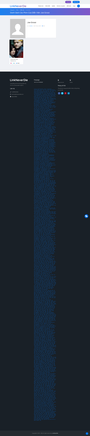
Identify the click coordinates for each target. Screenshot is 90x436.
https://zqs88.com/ (37, 300)
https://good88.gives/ (37, 220)
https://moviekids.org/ (42, 184)
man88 (35, 330)
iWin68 (35, 230)
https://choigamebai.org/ (37, 101)
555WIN (50, 318)
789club (51, 122)
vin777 (45, 342)
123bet (40, 236)
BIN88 (46, 100)
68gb (50, 180)
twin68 (42, 212)
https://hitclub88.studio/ (41, 224)
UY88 (42, 213)
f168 (50, 134)
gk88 (42, 189)
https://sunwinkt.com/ (45, 376)
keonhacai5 (35, 350)
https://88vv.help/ (36, 295)
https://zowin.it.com (46, 214)
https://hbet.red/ (51, 217)
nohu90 (45, 156)
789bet (47, 172)
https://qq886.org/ (36, 365)
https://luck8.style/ (46, 267)
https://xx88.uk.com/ (48, 237)
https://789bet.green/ (50, 361)
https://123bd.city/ (44, 370)
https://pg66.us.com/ (37, 114)
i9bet (45, 124)
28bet (37, 221)
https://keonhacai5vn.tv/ (41, 374)
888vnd (52, 319)
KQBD (45, 311)
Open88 (37, 213)
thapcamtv (47, 97)
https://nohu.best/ (38, 270)
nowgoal (51, 100)
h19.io (37, 264)
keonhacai (51, 195)
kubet (43, 203)
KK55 (35, 278)
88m (46, 314)
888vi (50, 319)
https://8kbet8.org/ (37, 141)
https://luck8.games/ (46, 271)
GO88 (43, 117)
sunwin (35, 90)
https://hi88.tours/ (44, 251)
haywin (44, 233)
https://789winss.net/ (49, 334)
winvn (44, 225)
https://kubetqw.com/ (37, 246)
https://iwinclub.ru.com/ (37, 109)
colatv (38, 96)
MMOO (54, 212)
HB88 (35, 316)
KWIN (54, 281)
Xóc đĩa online (42, 107)
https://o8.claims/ (48, 300)
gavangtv (35, 199)
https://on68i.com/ (38, 245)
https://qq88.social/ (41, 327)
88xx (34, 181)
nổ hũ (47, 113)
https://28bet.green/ (37, 274)
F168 (42, 136)
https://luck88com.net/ (51, 317)
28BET (37, 281)
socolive (54, 92)
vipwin (48, 235)
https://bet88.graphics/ (37, 134)
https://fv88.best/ (39, 321)
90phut (51, 173)
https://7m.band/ (51, 157)
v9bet (45, 93)
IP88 (42, 353)
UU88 (36, 189)
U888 (51, 178)
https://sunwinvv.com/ (37, 215)
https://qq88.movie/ (42, 355)
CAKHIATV (35, 320)
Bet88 (43, 116)
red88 (50, 260)
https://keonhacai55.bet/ (40, 92)
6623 (40, 346)
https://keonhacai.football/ (43, 91)
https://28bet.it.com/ (41, 303)
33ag (34, 267)
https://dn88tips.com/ (37, 297)
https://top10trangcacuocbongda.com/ (44, 138)
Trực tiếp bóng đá (36, 93)
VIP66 (48, 94)
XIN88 (45, 277)
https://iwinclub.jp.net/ (37, 154)
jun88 (43, 146)
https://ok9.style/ (36, 276)
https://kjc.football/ (37, 126)
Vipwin (49, 223)
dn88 (44, 211)
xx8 (34, 291)
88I (53, 170)
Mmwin (45, 230)
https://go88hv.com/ (42, 201)
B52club (42, 147)
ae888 (35, 127)
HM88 (35, 213)
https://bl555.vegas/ (44, 349)
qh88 (42, 194)
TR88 (53, 280)
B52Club (48, 156)
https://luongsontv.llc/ (45, 199)
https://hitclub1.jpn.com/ (37, 227)
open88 (48, 114)
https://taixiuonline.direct (48, 247)
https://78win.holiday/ (37, 301)
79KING (50, 125)
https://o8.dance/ (42, 300)
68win (51, 199)
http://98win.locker (36, 340)
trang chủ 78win (53, 353)
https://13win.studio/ (53, 267)
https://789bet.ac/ (47, 303)
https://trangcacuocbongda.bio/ (50, 163)
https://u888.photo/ (43, 176)
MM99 (44, 265)
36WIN (48, 251)
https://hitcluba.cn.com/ (45, 200)
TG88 (55, 270)
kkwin (54, 279)
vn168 (41, 204)
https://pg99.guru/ (42, 339)
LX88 (34, 271)
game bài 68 (39, 341)
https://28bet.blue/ (44, 129)
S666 (48, 234)
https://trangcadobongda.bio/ (44, 141)
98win (49, 254)
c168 (49, 151)
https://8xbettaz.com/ (50, 205)
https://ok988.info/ (39, 146)
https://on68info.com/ (45, 256)
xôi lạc (43, 93)
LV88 (41, 285)
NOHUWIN (40, 343)
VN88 (52, 271)
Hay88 (44, 204)
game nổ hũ (48, 176)
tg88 (49, 177)
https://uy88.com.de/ (48, 216)
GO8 (53, 308)
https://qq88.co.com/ (53, 370)
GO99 (35, 190)
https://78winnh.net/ (53, 94)
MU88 (37, 354)
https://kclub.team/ (49, 105)
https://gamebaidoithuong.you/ (45, 137)
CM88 (37, 127)
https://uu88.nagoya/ (53, 213)
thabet (53, 148)
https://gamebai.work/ (50, 135)
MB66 (44, 95)
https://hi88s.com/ (36, 116)
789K (36, 308)
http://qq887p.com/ (51, 313)
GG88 (47, 112)
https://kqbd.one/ (51, 158)
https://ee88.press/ (49, 339)
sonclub (45, 331)
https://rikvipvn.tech (53, 346)
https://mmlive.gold (53, 182)
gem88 (51, 119)
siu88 (43, 149)
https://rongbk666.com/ (51, 102)
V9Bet (50, 342)
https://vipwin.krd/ (44, 340)
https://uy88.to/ (40, 265)
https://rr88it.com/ (49, 124)
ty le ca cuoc (36, 107)
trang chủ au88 (45, 231)
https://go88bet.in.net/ (39, 230)
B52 (53, 119)
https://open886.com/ (37, 115)
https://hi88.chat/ (36, 166)
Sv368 (51, 115)
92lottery (35, 341)
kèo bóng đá (46, 317)
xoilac (50, 97)
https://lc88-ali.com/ (49, 224)
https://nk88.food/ (46, 292)
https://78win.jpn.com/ (37, 299)
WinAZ (37, 360)
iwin (52, 107)
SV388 (53, 325)
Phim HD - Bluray (61, 6)
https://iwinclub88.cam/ (41, 278)
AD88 (46, 242)
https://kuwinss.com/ (42, 296)
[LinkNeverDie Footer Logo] (19, 79)
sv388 (54, 242)
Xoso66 (42, 95)
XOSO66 (48, 351)
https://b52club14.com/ (40, 254)
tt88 (44, 181)
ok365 (38, 259)
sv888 (41, 279)
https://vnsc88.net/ (42, 177)
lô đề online (45, 189)
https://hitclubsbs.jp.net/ (50, 118)
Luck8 (51, 246)
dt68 (45, 117)
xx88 (45, 97)
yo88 (53, 150)
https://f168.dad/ (43, 179)
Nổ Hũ (48, 310)
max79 (42, 331)
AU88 (35, 231)
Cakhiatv (44, 298)
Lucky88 (46, 288)
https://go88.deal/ (43, 118)
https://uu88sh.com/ (51, 287)
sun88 (54, 342)
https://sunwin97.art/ (43, 105)
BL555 (52, 211)
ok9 (42, 101)
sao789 (44, 148)
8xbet (45, 210)
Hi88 (38, 355)
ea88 (37, 338)
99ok (53, 198)
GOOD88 (35, 331)
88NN (35, 269)
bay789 (43, 356)
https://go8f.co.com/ (37, 322)
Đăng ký (68, 2)
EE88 (34, 144)
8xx (34, 102)
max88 (46, 108)
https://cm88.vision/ (48, 128)
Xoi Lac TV (46, 321)
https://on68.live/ (36, 273)
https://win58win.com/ (51, 322)
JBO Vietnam (36, 317)
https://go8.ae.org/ (51, 269)
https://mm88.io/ (37, 102)
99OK (39, 323)
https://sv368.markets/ (45, 275)
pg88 (39, 334)
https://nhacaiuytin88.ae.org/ (45, 248)
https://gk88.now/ (41, 360)
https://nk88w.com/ (37, 279)
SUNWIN (49, 184)
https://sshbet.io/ (51, 139)
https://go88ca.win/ (52, 333)
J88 (34, 198)
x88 (47, 150)
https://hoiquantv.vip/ (52, 144)
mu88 (52, 181)
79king (45, 136)
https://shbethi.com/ (37, 140)
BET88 (47, 245)
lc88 (46, 264)
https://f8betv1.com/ (37, 325)
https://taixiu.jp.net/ (37, 155)
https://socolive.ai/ (36, 258)
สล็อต (41, 125)
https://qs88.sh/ (36, 306)
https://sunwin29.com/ (37, 234)
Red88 (37, 344)
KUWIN (45, 254)
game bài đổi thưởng (50, 123)
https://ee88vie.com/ (39, 90)
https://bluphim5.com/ (52, 98)
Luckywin (42, 190)
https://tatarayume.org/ (47, 284)
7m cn (52, 341)
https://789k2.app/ (47, 328)
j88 (41, 220)
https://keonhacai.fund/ (49, 93)
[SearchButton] (78, 6)
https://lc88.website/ (43, 238)
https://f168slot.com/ (53, 114)
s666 (41, 242)
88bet (53, 197)
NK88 (36, 181)
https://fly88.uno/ (51, 116)
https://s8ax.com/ (45, 329)
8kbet (36, 106)
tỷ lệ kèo (37, 361)
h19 (54, 116)
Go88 (48, 100)
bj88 (42, 222)
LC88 (38, 189)
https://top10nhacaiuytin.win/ (49, 101)
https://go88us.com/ (53, 375)
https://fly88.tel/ (45, 126)
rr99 (53, 357)
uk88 (44, 160)
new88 (35, 247)
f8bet (51, 137)
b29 (43, 152)
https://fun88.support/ (37, 357)
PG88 (49, 120)
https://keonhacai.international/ (48, 171)
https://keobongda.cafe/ (37, 128)
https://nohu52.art (51, 222)
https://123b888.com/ (43, 191)
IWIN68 (55, 171)
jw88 (40, 338)
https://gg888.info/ (37, 312)
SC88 (45, 162)
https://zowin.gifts (36, 375)
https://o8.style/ (50, 149)
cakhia (44, 172)
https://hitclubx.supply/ (43, 183)
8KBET (51, 208)
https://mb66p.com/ (39, 94)
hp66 (49, 321)
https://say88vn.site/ (48, 233)
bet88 (41, 103)
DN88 (45, 202)
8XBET (52, 200)
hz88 (49, 199)
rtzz (51, 308)
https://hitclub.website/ (48, 103)
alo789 (46, 244)
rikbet (53, 194)
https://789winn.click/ (43, 295)
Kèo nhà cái (49, 189)
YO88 (47, 345)
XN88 (52, 285)
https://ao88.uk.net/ (37, 237)
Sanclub (51, 133)
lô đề (34, 160)
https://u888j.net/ (36, 177)
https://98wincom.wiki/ (48, 359)
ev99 (40, 194)
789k (48, 192)
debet (37, 374)
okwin (55, 296)
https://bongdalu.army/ (37, 158)
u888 (38, 176)
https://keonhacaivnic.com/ (38, 195)
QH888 (35, 257)
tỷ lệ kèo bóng (36, 343)
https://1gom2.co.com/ (44, 168)
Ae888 (46, 225)
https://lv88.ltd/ (47, 193)
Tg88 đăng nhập (46, 206)
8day (48, 148)
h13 (50, 330)
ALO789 (35, 138)
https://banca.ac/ (44, 135)
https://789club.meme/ (40, 284)
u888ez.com (40, 219)
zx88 (45, 319)
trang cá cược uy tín (52, 159)
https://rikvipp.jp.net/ (51, 154)
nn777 (45, 116)
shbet (40, 253)
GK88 (51, 288)
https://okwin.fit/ (48, 355)
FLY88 (41, 116)
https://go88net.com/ (37, 169)
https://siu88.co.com (53, 268)
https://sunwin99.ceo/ (37, 118)
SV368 (51, 255)
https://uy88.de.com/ (41, 197)
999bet (43, 260)
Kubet (42, 214)
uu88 (42, 128)
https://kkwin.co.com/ (44, 221)
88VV (36, 208)
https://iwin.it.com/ (44, 227)
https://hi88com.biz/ (50, 220)
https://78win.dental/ (39, 333)
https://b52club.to (46, 180)
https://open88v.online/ (37, 193)
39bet (40, 248)
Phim (17, 10)
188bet (53, 351)
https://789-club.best (49, 230)
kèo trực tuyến (38, 192)
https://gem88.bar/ (37, 100)
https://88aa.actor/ (41, 127)
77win (41, 162)
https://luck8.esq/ (40, 271)
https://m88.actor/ (38, 222)
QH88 (37, 296)
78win (44, 90)
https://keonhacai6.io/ (42, 362)
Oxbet (46, 344)
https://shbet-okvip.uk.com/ (38, 256)
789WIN (50, 310)
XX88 (41, 98)
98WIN (42, 267)
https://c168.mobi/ (41, 330)
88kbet (50, 296)
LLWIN (48, 134)
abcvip (41, 311)
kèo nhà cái (37, 103)
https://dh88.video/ (53, 193)
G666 (40, 259)
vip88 (52, 342)
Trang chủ (40, 6)
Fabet (35, 344)
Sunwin (37, 151)
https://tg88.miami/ (40, 302)
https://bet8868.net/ (37, 324)
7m (34, 130)
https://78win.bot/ (49, 129)
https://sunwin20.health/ (44, 286)
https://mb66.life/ (47, 95)
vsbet (42, 160)
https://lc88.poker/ (36, 339)
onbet (35, 243)
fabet (46, 160)
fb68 (47, 357)
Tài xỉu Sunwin (52, 374)
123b (36, 182)
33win (42, 181)
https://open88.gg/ (38, 318)
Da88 (44, 344)
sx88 (42, 338)
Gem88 (42, 344)
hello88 (52, 274)
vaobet (35, 117)
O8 (49, 214)
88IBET (53, 188)
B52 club (43, 108)
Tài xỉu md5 (43, 305)
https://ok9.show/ (36, 205)
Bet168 (51, 120)
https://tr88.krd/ (49, 340)
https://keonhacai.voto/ (37, 119)
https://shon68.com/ (41, 351)
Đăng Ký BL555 (46, 318)
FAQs (74, 6)
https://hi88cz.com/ (41, 361)
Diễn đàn (69, 6)
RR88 (35, 103)
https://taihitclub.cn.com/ (45, 139)
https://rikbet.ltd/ (36, 104)
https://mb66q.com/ (37, 95)
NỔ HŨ (52, 151)
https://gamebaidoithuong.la (52, 183)
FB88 (35, 176)
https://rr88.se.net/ (41, 106)
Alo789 (40, 93)
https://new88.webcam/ (52, 146)
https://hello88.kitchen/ (37, 168)
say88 (55, 220)
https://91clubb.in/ (41, 206)
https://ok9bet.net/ (37, 373)
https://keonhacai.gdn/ (52, 111)
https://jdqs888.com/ (41, 366)
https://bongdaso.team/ (45, 157)
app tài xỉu (37, 160)
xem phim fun (53, 126)
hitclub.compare (36, 236)
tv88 (51, 257)
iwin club (46, 144)
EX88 (50, 262)
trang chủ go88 (48, 236)
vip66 (54, 93)
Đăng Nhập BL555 (40, 320)
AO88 (37, 206)
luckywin (45, 330)
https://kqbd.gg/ (50, 259)
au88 (54, 180)
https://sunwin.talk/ (43, 113)
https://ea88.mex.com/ (43, 217)
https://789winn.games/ (50, 312)
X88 (48, 277)
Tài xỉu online (52, 277)
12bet (42, 357)
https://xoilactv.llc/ (36, 253)
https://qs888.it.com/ (49, 291)
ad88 (36, 291)
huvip (50, 278)
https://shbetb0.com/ (51, 140)
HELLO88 (41, 368)
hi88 (47, 330)
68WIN (35, 219)
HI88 (36, 327)
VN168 (54, 201)
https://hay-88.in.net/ (41, 208)
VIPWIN (47, 268)
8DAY (43, 343)
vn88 (34, 208)
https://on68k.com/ (47, 371)
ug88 (46, 234)
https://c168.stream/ (45, 289)
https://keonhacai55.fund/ (41, 187)
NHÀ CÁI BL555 (50, 295)
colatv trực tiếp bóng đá (39, 172)
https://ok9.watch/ (36, 163)
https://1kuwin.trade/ (49, 249)
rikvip (45, 92)
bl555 (55, 191)
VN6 (43, 302)
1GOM (36, 108)
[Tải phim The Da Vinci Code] (16, 48)
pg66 (48, 274)
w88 (36, 197)
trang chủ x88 (50, 231)
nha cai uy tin (54, 106)
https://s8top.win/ (36, 313)
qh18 (46, 276)
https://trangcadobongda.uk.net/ (39, 180)
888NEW (35, 187)
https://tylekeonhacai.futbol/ (38, 97)
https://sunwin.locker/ (37, 98)
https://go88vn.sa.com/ (37, 139)
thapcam (35, 233)
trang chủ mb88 (40, 231)
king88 (37, 285)
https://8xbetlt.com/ (44, 170)
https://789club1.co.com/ (50, 155)
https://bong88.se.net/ (37, 159)
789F (44, 259)
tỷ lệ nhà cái (43, 192)
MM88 (45, 98)
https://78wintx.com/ (46, 151)
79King (46, 134)
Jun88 (43, 114)
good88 (40, 288)
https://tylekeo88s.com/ (51, 243)
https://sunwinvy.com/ (51, 320)
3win (50, 321)
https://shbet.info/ (46, 161)
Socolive (46, 274)
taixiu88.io (45, 195)
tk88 (34, 242)
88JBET (35, 302)
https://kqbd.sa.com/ (41, 350)
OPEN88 (53, 115)
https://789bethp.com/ (37, 178)
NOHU (47, 254)
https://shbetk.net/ (46, 173)
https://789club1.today (45, 209)
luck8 (41, 182)
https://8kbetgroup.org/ (37, 310)
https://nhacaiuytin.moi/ (44, 158)
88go (49, 357)
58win (48, 152)
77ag (36, 259)
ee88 (37, 204)
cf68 (37, 249)
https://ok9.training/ (37, 289)
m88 (34, 319)
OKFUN (55, 301)
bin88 (44, 112)
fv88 (44, 319)
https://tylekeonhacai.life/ (38, 120)
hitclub (47, 92)
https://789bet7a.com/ (39, 225)
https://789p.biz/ (36, 268)
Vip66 (35, 94)
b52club (35, 124)
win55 (53, 292)
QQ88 (47, 313)
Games (53, 6)
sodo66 (54, 225)
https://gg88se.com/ (37, 238)
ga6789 (41, 149)
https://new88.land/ (49, 258)
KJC (54, 101)
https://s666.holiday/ (44, 241)
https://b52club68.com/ (44, 169)
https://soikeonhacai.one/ (37, 200)
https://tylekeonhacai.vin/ (37, 157)
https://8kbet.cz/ (51, 309)
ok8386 (46, 243)
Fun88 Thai (43, 253)
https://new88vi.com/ (50, 366)
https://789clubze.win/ (37, 125)
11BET (35, 362)
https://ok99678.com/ (37, 162)
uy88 (35, 172)
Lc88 (44, 188)
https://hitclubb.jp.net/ (44, 154)
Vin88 (37, 224)
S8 (48, 268)
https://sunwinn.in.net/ (49, 201)
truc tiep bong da (44, 94)
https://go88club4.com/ (44, 133)
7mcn (39, 107)
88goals (50, 107)
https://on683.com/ (53, 373)
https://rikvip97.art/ (37, 105)
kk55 (41, 273)
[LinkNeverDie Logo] (18, 5)
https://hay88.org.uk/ (39, 252)
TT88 (48, 270)
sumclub (37, 198)
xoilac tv (53, 91)
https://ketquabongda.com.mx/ (38, 188)
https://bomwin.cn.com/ (51, 168)
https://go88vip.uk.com (49, 331)
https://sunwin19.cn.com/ (45, 111)
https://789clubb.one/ (37, 112)
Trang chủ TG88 (53, 332)
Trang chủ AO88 (41, 335)
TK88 (54, 236)
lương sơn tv (54, 208)
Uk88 (48, 344)
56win (44, 353)
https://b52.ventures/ (37, 235)
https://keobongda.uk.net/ (51, 305)
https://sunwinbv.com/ (44, 354)
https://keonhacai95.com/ (40, 122)
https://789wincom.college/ (38, 363)
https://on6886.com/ (40, 371)
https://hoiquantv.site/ (37, 145)
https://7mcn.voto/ (36, 161)
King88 (48, 306)
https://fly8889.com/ (43, 150)
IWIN (48, 91)
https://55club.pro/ (48, 212)
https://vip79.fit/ (42, 100)
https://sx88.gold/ (36, 194)
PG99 (53, 113)
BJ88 (38, 291)
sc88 (40, 135)
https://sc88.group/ (39, 117)
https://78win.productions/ (38, 290)
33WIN (53, 314)
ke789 (45, 182)
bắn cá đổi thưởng (53, 367)
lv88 (44, 264)
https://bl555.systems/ (39, 173)
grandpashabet (51, 238)
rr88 (47, 149)
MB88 (45, 363)
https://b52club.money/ (48, 127)
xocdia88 (35, 202)
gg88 (47, 269)
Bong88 (49, 126)
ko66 (34, 252)
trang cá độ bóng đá (47, 367)
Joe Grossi (28, 10)
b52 (43, 97)
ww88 (50, 191)
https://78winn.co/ (43, 334)
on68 (47, 232)
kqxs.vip (35, 216)
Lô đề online (40, 151)
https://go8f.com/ (40, 364)
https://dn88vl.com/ (41, 328)
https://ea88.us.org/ (42, 262)
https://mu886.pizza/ (44, 246)
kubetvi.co (47, 208)
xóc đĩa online (52, 204)
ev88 (51, 150)
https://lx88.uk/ (51, 316)
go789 (42, 341)
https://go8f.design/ (48, 211)
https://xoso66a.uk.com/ (39, 292)
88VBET (42, 319)
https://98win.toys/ (42, 268)
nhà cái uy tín (47, 90)
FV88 (47, 223)
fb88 (40, 160)
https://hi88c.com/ (50, 364)
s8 (38, 232)
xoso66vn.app (36, 265)
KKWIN (35, 370)
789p (35, 277)
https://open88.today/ (44, 115)
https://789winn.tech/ (44, 297)
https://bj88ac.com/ (37, 226)
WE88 (47, 210)
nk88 (47, 215)
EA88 (51, 223)
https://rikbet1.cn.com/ (37, 170)
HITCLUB (45, 197)
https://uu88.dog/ (36, 287)
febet (43, 311)
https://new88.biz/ (45, 120)
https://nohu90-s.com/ (37, 286)
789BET (54, 137)
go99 (52, 180)
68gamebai (47, 213)
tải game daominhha (51, 112)
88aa (34, 314)
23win (53, 120)
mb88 (46, 181)
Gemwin (38, 165)
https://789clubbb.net (37, 345)
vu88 (38, 241)
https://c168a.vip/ (48, 353)
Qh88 (50, 206)
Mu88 (51, 345)
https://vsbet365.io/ (37, 266)
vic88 (52, 260)
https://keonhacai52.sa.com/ (48, 350)
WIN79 (49, 345)
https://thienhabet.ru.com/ (41, 130)
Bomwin (35, 122)
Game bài (50, 141)
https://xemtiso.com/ (43, 281)
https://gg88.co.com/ (46, 119)
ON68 (39, 221)
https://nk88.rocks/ (52, 360)
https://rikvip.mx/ (36, 201)
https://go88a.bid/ (52, 226)
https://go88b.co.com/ (43, 155)
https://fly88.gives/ (51, 145)
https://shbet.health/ (46, 198)
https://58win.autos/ (49, 202)
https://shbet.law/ (43, 140)
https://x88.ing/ (49, 188)
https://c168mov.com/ (37, 179)
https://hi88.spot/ (41, 317)
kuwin (53, 270)
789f (48, 221)
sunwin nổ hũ (53, 232)
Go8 (40, 323)
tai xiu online (52, 190)
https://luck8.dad (39, 202)
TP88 (49, 302)
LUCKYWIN (35, 335)
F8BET (44, 243)
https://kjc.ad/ (41, 280)
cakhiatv (43, 103)
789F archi (41, 324)
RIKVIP (42, 109)
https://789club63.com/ (50, 227)
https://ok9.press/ (42, 166)
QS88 (41, 161)
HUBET (50, 264)
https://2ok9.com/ (36, 135)
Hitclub (51, 113)
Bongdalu (42, 159)
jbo (38, 362)
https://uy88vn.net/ (37, 356)
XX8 (44, 242)
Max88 (53, 127)
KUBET (43, 332)
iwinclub (42, 112)
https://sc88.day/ (36, 167)
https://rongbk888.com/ (44, 102)
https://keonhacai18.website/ (40, 144)
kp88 (41, 322)
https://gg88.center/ (37, 150)
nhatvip (46, 235)
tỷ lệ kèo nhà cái (46, 159)
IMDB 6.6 (20, 40)
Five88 (39, 344)
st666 (48, 299)
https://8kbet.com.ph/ (37, 255)
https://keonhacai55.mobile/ (48, 165)
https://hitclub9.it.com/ (37, 211)
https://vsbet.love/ (36, 367)
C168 (44, 134)
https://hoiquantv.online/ (44, 145)
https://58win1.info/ (47, 257)
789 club (37, 223)
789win (47, 109)
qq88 (35, 212)
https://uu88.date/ (42, 258)
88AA (44, 263)
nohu (34, 197)
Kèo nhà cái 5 (47, 107)
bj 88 (41, 215)
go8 (54, 181)
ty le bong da (36, 184)
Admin (31, 25)
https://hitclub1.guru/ (52, 234)
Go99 (55, 205)
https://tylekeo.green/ (37, 137)
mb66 (40, 148)
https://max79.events (47, 346)
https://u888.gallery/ (40, 216)
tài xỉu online (45, 123)
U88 (52, 256)
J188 (43, 215)
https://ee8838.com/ (37, 191)
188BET (43, 167)
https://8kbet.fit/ (43, 310)
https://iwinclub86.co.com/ (38, 156)
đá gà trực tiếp (49, 241)
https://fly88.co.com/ (47, 178)
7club (47, 342)
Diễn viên (22, 10)
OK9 (36, 136)
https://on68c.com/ (39, 247)
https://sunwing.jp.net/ (37, 210)
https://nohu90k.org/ (37, 329)
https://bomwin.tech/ (46, 104)
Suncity (47, 327)
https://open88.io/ (38, 307)
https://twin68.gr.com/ (47, 255)
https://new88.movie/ (37, 133)
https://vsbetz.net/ (51, 265)
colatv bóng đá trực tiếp (52, 96)
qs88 (46, 190)
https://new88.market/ (37, 129)
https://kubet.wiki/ (45, 373)
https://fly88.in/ (52, 253)
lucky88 (52, 236)
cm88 (38, 136)
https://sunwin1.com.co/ (46, 226)
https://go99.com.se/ (44, 270)
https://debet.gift (36, 368)
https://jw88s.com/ (41, 277)
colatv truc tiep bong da (42, 96)
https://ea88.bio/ (50, 172)
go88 (52, 92)
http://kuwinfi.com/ (47, 279)
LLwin (55, 217)
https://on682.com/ (43, 249)
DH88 (39, 316)
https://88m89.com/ (37, 332)
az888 (44, 234)
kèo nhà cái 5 (46, 260)
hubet (35, 204)
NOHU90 (49, 285)
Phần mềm (47, 6)
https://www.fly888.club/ (49, 130)
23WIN (44, 212)
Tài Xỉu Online (36, 376)
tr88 (50, 235)
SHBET (54, 105)
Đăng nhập (76, 2)
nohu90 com (47, 316)
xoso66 (35, 92)
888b (34, 275)
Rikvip (38, 108)
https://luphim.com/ (46, 125)
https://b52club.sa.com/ (37, 111)
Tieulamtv (35, 241)
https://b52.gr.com (46, 341)
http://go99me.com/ (39, 257)
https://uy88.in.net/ (37, 217)
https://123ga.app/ (38, 275)
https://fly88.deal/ (42, 163)
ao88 (38, 149)
